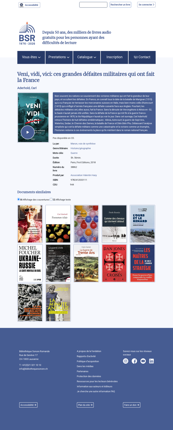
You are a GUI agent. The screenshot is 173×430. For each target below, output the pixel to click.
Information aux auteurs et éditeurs (94, 386)
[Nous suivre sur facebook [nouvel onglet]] (134, 361)
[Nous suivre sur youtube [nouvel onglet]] (143, 361)
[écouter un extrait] (28, 132)
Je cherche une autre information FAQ (96, 391)
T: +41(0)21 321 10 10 (30, 365)
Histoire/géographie (81, 148)
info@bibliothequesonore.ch (33, 368)
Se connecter (146, 4)
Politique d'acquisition (88, 361)
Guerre (74, 153)
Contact (144, 57)
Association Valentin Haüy (84, 175)
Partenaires (82, 371)
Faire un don (130, 405)
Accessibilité (31, 5)
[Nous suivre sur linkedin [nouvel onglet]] (151, 361)
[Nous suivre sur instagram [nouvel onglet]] (125, 361)
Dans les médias (85, 366)
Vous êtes (30, 57)
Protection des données (89, 376)
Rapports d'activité (86, 356)
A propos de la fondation (89, 351)
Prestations (58, 57)
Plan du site (84, 405)
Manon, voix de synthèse (83, 143)
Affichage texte (63, 199)
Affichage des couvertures (35, 199)
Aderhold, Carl (27, 88)
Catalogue (85, 57)
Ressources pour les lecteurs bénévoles (97, 381)
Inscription (114, 57)
